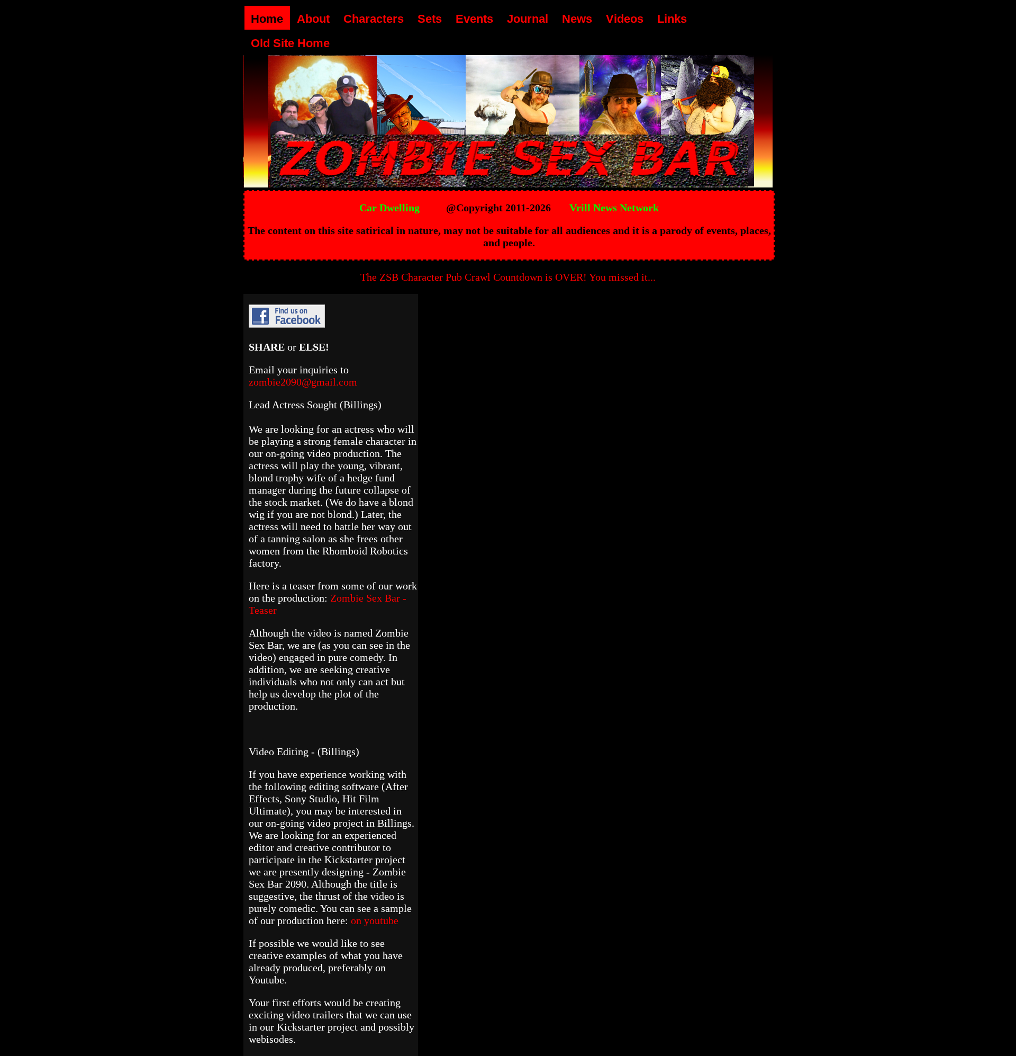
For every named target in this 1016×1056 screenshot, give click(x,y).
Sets (429, 18)
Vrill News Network (614, 207)
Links (672, 18)
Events (474, 18)
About (313, 18)
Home (267, 18)
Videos (625, 18)
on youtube (374, 920)
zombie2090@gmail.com (303, 382)
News (577, 18)
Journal (527, 18)
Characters (373, 18)
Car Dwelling (389, 207)
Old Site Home (290, 43)
